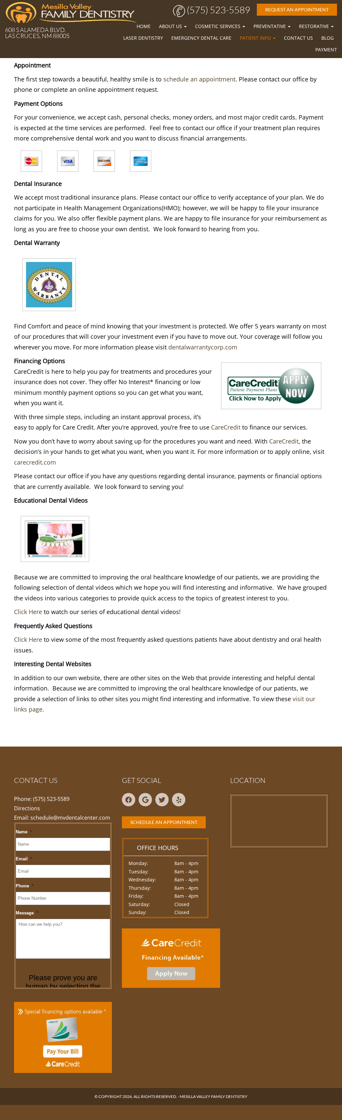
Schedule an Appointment (163, 822)
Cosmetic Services (218, 26)
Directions (27, 808)
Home (144, 26)
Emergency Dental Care (201, 38)
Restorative (314, 26)
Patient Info (256, 38)
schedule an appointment (199, 79)
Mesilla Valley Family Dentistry (213, 1096)
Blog (327, 38)
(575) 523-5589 (217, 9)
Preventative (270, 26)
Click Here (28, 612)
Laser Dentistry (143, 38)
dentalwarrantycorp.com (202, 347)
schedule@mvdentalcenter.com (70, 817)
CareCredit (225, 427)
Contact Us (298, 38)
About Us (171, 26)
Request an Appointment (297, 9)
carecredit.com (35, 462)
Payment (326, 49)
